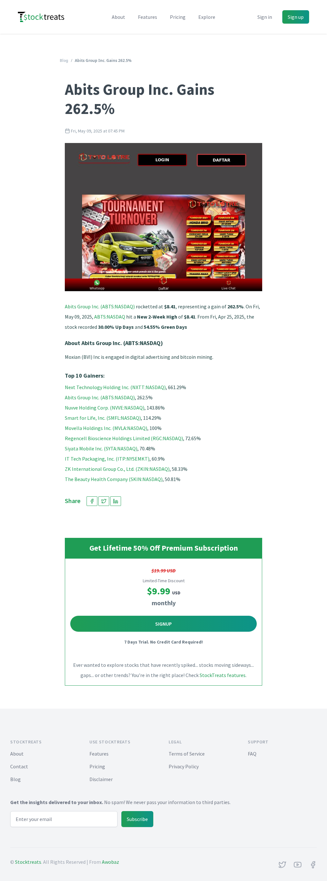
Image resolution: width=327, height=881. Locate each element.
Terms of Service (187, 753)
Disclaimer (101, 779)
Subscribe (137, 819)
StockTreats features (223, 675)
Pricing (178, 17)
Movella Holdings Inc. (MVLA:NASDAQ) (106, 428)
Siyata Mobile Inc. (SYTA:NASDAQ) (101, 448)
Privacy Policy (184, 766)
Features (147, 17)
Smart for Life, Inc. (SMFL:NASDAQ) (103, 418)
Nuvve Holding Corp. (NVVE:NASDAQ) (104, 407)
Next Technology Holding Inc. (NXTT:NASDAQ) (115, 387)
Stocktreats (28, 862)
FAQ (252, 753)
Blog (64, 60)
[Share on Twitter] (103, 501)
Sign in (264, 17)
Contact (19, 766)
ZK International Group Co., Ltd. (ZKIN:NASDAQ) (117, 469)
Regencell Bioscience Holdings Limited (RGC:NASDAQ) (124, 438)
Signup (163, 624)
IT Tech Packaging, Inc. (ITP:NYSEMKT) (107, 459)
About (118, 17)
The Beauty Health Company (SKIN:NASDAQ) (114, 479)
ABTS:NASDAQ (109, 316)
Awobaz (110, 862)
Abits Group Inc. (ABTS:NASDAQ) (100, 306)
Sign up (296, 17)
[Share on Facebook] (92, 501)
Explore (206, 17)
